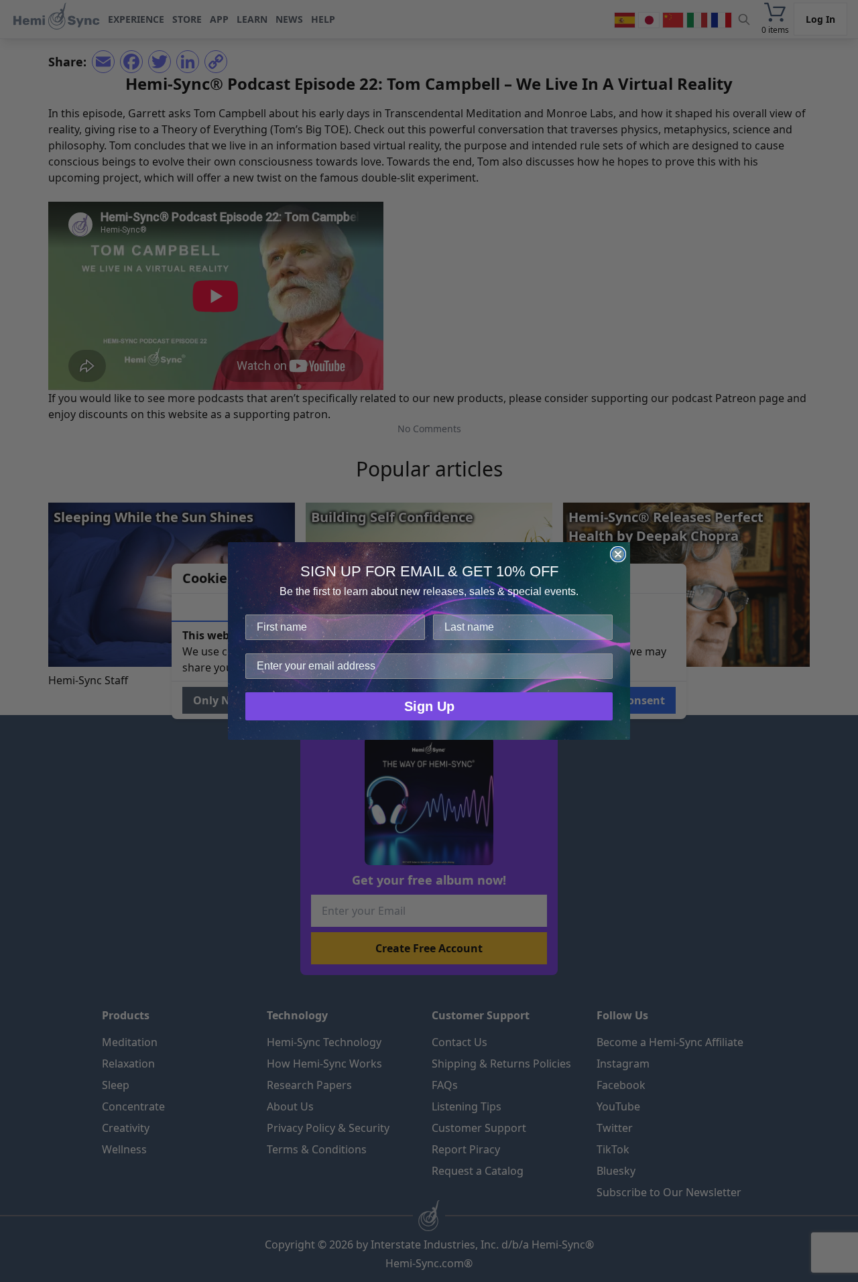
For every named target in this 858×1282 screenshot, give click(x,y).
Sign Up (429, 706)
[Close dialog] (618, 554)
